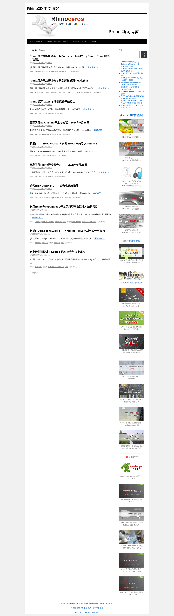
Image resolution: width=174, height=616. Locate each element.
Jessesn (42, 50)
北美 (85, 608)
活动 (40, 134)
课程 (40, 113)
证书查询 (75, 41)
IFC (63, 198)
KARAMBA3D (49, 222)
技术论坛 (57, 41)
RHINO (50, 267)
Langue (93, 41)
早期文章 (34, 273)
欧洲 (89, 608)
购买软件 (39, 41)
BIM (40, 198)
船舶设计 (45, 243)
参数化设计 (58, 222)
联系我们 (85, 41)
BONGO (80, 608)
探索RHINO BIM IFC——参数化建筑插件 (54, 185)
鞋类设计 (54, 92)
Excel (49, 156)
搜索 (120, 50)
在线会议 (38, 71)
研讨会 (83, 92)
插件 (70, 198)
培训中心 (48, 41)
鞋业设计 (89, 92)
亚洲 (101, 608)
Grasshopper (39, 92)
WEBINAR (54, 71)
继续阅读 (93, 67)
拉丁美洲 (96, 608)
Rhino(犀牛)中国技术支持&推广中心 (87, 612)
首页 (31, 41)
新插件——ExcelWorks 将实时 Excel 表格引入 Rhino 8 (63, 143)
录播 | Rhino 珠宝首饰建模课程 (131, 283)
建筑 (43, 198)
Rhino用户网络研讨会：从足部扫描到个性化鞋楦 (59, 80)
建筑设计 (93, 222)
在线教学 (66, 41)
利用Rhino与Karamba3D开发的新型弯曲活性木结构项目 (64, 206)
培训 (36, 267)
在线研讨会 (62, 71)
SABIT (55, 267)
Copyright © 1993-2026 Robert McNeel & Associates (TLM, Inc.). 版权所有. (87, 603)
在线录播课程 (133, 241)
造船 (62, 243)
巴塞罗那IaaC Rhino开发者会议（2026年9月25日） (61, 122)
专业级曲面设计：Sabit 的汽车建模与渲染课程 (57, 251)
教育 (36, 113)
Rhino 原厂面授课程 (132, 115)
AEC (36, 198)
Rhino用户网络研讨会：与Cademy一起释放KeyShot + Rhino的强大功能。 (130, 64)
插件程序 (38, 156)
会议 (36, 134)
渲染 (43, 71)
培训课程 (51, 113)
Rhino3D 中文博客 (43, 8)
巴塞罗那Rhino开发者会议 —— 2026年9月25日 (58, 164)
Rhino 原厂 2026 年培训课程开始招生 (52, 101)
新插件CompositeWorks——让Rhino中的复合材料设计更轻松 (67, 230)
